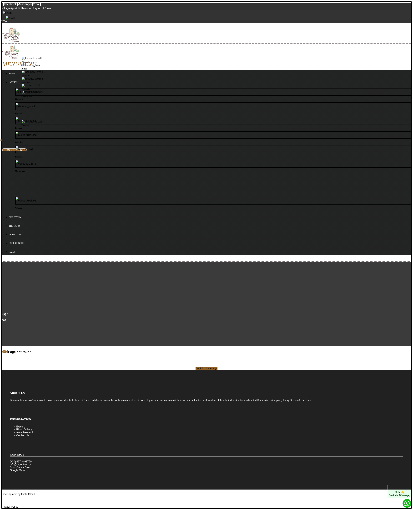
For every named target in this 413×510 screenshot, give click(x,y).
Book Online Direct (20, 467)
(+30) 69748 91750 (21, 461)
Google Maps (17, 470)
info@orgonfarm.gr (20, 464)
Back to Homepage (206, 368)
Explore (20, 426)
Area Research (25, 432)
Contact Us (22, 435)
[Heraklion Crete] (10, 41)
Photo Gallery (24, 429)
